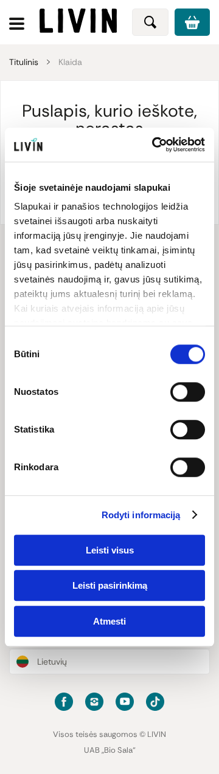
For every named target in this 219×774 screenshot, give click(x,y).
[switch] (187, 392)
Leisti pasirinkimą (109, 585)
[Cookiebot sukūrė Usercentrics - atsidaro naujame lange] (154, 144)
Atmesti (109, 621)
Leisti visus (110, 550)
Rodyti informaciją (141, 515)
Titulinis (23, 62)
